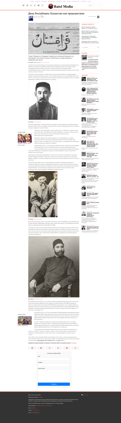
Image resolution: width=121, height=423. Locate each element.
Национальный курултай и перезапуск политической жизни (93, 228)
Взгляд (68, 1)
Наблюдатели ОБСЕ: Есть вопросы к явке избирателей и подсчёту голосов (90, 42)
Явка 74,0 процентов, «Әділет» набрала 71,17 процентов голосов (89, 27)
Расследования (51, 1)
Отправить (54, 384)
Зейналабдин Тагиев (38, 299)
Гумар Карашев (37, 122)
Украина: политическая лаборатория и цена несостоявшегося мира (92, 79)
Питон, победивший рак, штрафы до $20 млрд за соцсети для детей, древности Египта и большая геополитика (92, 91)
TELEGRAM (73, 343)
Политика (37, 1)
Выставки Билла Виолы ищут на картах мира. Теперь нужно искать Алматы (92, 133)
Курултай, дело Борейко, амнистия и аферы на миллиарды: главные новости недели (92, 165)
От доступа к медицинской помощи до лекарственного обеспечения (93, 214)
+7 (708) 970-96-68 (40, 405)
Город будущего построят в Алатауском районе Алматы (93, 110)
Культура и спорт (75, 1)
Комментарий (41, 368)
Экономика (44, 1)
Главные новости (88, 24)
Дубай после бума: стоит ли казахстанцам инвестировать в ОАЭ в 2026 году (92, 155)
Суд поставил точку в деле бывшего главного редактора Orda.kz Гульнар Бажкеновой (93, 100)
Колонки (85, 75)
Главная (32, 1)
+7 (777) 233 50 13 (35, 410)
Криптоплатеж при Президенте (91, 187)
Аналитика (59, 1)
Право (64, 1)
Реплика (84, 53)
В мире (89, 1)
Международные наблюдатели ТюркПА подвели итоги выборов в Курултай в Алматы (89, 37)
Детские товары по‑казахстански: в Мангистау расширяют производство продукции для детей (90, 32)
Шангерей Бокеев (38, 219)
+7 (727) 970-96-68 (48, 405)
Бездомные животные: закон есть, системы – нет (93, 176)
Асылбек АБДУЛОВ (38, 16)
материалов (40, 397)
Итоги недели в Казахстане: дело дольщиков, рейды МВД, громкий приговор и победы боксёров (92, 144)
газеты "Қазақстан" (45, 62)
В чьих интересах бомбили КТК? (93, 203)
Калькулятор (83, 1)
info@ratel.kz (33, 408)
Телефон (40, 362)
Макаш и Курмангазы (23, 325)
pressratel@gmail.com (35, 412)
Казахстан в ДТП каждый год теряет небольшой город (92, 194)
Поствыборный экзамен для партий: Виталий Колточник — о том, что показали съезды (92, 120)
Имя (39, 356)
